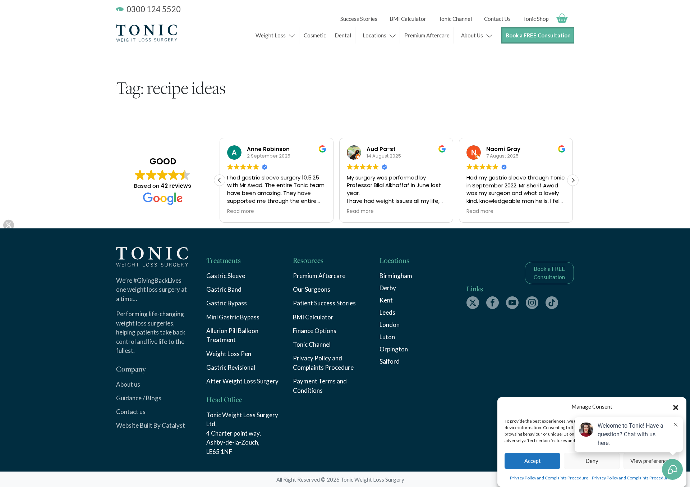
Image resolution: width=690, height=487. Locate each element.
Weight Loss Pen (228, 354)
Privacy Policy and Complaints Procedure (549, 478)
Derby (388, 288)
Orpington (394, 349)
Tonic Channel (455, 18)
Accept (532, 461)
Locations (374, 35)
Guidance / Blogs (138, 398)
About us (128, 384)
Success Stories (358, 18)
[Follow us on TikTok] (552, 302)
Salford (390, 361)
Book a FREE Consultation (538, 35)
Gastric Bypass (226, 303)
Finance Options (314, 330)
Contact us (131, 411)
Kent (386, 300)
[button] (675, 406)
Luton (387, 337)
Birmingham (396, 275)
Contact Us (497, 18)
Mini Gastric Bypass (232, 317)
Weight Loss (271, 35)
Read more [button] (240, 211)
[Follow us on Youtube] (512, 302)
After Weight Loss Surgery (242, 381)
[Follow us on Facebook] (492, 302)
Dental (343, 35)
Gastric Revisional (230, 367)
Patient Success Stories (324, 303)
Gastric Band (224, 289)
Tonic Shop (536, 18)
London (390, 324)
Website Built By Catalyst (150, 425)
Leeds (387, 312)
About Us (472, 35)
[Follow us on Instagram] (532, 302)
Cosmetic (315, 35)
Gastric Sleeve (225, 275)
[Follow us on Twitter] (472, 302)
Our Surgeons (311, 289)
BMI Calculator (408, 18)
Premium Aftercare (427, 35)
